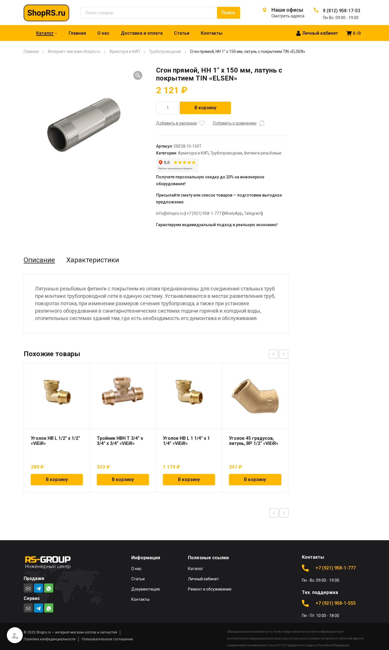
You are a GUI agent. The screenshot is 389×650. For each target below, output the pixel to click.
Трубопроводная (165, 51)
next (283, 354)
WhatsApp (233, 213)
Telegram (252, 213)
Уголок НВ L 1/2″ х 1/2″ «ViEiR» (55, 441)
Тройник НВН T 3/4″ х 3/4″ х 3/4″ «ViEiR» (120, 441)
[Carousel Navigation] (278, 354)
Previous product (274, 512)
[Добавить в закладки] (202, 123)
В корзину (205, 107)
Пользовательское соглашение (107, 639)
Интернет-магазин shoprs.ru (74, 51)
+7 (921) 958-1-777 (204, 213)
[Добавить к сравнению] (262, 123)
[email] (28, 588)
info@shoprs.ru (170, 213)
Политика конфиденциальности (49, 639)
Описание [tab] (39, 260)
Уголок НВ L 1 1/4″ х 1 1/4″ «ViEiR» (186, 441)
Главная (31, 51)
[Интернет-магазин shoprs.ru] (52, 12)
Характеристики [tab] (92, 260)
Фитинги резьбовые (262, 153)
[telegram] (38, 588)
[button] (137, 75)
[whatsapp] (48, 588)
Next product (283, 512)
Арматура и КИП (124, 51)
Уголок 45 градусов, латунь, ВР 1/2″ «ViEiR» (253, 441)
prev (273, 354)
